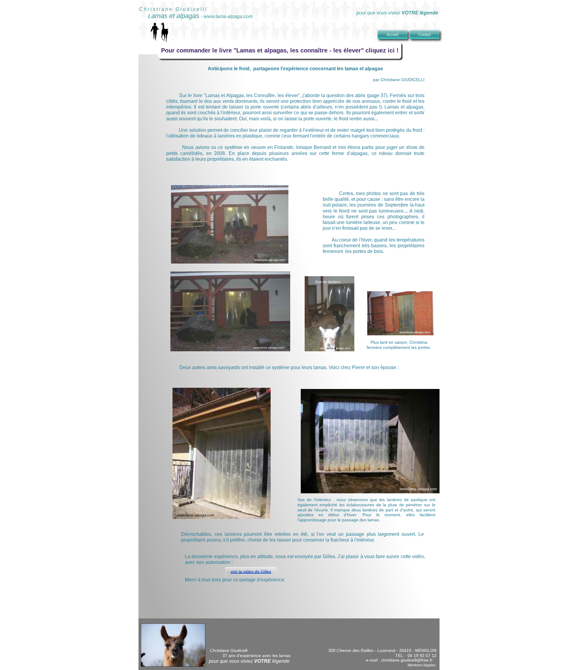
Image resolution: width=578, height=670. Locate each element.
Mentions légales (422, 665)
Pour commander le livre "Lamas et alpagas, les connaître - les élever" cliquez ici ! (280, 50)
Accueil (393, 35)
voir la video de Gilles (251, 571)
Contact (424, 35)
